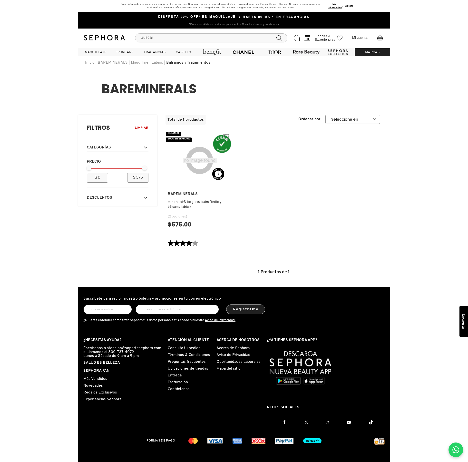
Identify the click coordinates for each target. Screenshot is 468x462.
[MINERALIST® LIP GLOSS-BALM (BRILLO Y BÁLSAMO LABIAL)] (200, 161)
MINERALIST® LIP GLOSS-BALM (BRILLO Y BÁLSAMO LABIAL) (194, 204)
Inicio (90, 63)
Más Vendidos (95, 379)
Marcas (372, 52)
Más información (335, 6)
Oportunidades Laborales (238, 362)
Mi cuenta (360, 38)
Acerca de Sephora (233, 348)
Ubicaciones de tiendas (188, 369)
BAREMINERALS (113, 63)
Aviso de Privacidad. (220, 320)
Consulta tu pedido (184, 348)
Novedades (93, 386)
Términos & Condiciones (189, 355)
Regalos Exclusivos (100, 392)
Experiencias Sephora (102, 399)
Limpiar (141, 128)
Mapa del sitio (228, 369)
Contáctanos (179, 389)
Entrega (175, 375)
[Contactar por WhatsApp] (455, 449)
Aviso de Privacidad (233, 355)
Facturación (178, 382)
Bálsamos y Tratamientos (188, 63)
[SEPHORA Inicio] (104, 38)
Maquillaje (139, 63)
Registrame (246, 309)
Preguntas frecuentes (187, 362)
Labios (157, 63)
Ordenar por (309, 119)
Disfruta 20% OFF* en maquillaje (197, 17)
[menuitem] (95, 52)
